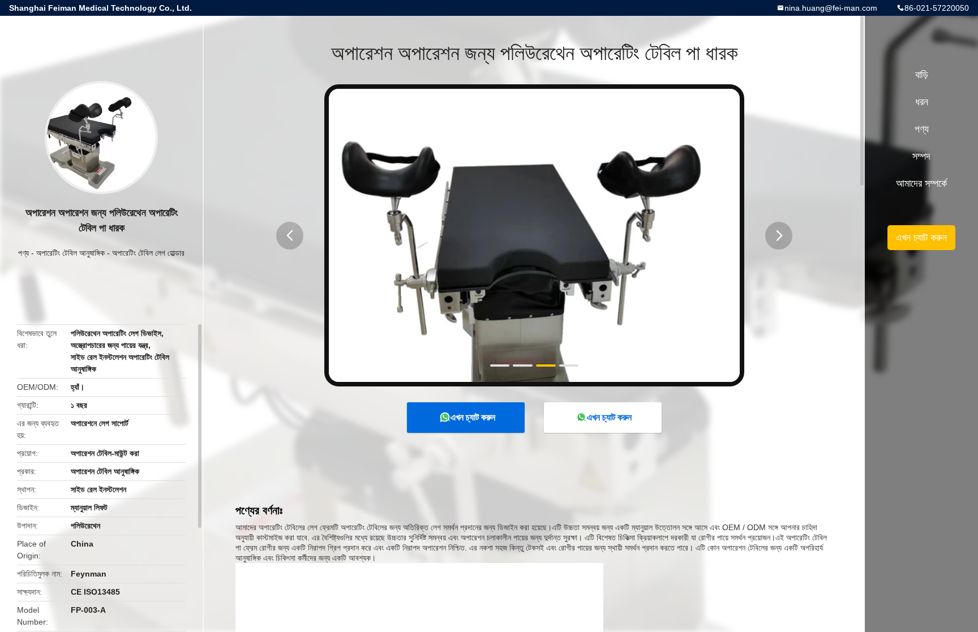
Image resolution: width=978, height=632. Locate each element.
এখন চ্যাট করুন (473, 417)
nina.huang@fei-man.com (830, 7)
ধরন (921, 102)
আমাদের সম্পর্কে (921, 183)
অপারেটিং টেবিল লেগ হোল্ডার (148, 252)
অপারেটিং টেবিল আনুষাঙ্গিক (70, 252)
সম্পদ (921, 156)
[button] (289, 236)
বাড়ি (921, 74)
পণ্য (23, 252)
